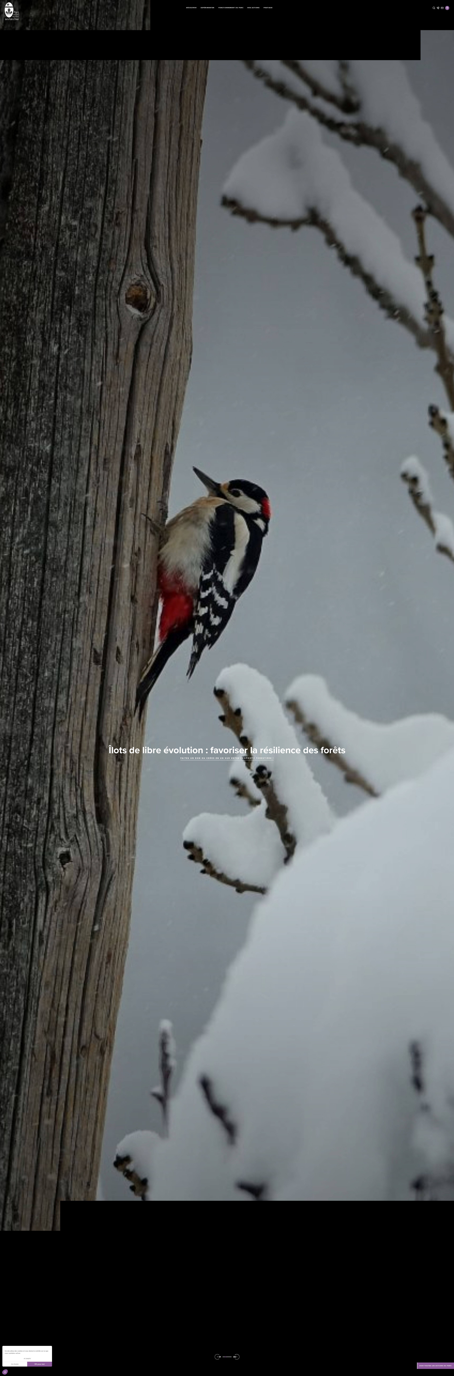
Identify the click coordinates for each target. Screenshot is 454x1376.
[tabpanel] (227, 684)
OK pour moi (40, 1364)
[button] (5, 1372)
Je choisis (14, 1364)
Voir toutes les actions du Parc (435, 1366)
